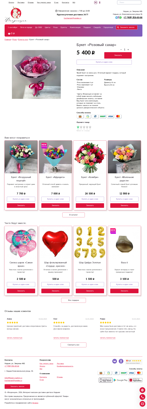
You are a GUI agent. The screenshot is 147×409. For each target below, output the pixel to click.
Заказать (118, 55)
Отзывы (31, 2)
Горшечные (108, 27)
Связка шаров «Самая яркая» (21, 264)
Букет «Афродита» (55, 177)
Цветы (47, 27)
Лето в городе (26, 27)
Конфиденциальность (65, 366)
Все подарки (73, 300)
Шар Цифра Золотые (90, 262)
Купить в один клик (104, 62)
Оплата (11, 2)
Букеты (64, 27)
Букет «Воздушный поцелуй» (21, 179)
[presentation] (6, 173)
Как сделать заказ (44, 2)
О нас (56, 2)
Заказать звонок (17, 386)
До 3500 (38, 27)
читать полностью (14, 338)
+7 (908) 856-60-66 (133, 17)
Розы (55, 27)
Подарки (87, 27)
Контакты (65, 2)
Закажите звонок (127, 27)
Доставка (20, 2)
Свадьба (97, 27)
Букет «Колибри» (90, 177)
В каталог (73, 215)
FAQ (74, 2)
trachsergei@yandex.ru (72, 18)
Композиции (75, 27)
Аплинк (35, 403)
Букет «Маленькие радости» (124, 179)
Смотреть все (73, 345)
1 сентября (12, 27)
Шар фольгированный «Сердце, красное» (55, 264)
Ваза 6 (124, 262)
